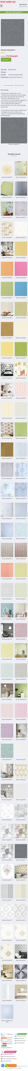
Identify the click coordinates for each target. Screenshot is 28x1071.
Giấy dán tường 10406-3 (21, 478)
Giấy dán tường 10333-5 (7, 197)
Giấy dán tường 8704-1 (7, 819)
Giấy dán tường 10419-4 (21, 599)
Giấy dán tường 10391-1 (7, 378)
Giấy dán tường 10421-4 (7, 659)
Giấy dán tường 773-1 (21, 759)
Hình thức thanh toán (20, 1040)
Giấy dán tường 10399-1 (21, 398)
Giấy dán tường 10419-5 (7, 619)
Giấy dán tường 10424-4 (21, 679)
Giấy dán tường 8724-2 (7, 980)
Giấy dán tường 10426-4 (21, 719)
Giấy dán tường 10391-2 (21, 378)
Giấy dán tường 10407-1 (7, 498)
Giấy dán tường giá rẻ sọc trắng (7, 1021)
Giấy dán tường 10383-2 (7, 277)
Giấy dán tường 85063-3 (7, 779)
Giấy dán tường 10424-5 (7, 699)
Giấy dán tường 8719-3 (7, 960)
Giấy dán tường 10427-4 (21, 739)
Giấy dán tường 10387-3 (7, 358)
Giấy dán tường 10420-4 (7, 639)
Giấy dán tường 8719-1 (7, 940)
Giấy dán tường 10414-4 (21, 558)
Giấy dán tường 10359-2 (21, 217)
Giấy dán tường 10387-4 (21, 358)
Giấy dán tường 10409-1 (21, 498)
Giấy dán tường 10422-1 (21, 659)
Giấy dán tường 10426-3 (7, 719)
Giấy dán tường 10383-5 (21, 297)
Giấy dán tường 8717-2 (21, 920)
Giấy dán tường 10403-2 (7, 438)
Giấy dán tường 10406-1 (21, 458)
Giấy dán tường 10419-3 (7, 599)
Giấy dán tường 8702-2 (21, 779)
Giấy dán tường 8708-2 (21, 839)
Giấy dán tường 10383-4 (7, 297)
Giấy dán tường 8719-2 (21, 940)
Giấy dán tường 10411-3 (21, 538)
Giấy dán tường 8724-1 (21, 960)
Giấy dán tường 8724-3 (21, 980)
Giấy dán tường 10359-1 (7, 217)
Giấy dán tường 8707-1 (21, 819)
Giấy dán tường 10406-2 (7, 478)
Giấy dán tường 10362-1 (7, 237)
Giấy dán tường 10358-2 (21, 197)
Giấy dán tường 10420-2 (21, 619)
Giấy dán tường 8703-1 (21, 799)
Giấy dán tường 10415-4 (7, 578)
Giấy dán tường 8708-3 (7, 860)
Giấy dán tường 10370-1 (21, 237)
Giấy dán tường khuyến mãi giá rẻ (9, 1058)
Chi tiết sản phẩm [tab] (8, 85)
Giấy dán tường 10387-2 (21, 338)
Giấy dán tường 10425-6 (21, 699)
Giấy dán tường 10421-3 (21, 639)
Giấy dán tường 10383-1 (21, 257)
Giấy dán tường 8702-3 (7, 799)
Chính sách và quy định (21, 1036)
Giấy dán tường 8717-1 (7, 920)
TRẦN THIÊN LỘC (8, 2)
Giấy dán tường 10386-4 (7, 338)
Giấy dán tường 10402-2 (21, 418)
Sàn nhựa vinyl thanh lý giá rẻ (8, 1056)
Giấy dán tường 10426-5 (7, 739)
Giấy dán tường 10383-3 (21, 277)
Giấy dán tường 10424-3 (7, 679)
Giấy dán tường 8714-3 (21, 880)
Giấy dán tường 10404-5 (7, 458)
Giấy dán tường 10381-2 (7, 257)
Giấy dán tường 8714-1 (7, 880)
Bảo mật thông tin (20, 1038)
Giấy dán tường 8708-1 (7, 839)
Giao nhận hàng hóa (20, 1042)
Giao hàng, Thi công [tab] (19, 85)
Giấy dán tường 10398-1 (7, 398)
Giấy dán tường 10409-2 (7, 518)
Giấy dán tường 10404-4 (21, 438)
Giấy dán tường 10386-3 (21, 317)
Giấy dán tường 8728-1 (7, 1000)
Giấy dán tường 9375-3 (21, 1000)
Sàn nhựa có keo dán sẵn (7, 1054)
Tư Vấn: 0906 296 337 (6, 1061)
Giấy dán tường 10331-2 (21, 177)
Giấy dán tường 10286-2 (7, 177)
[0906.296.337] (6, 1065)
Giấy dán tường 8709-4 (21, 860)
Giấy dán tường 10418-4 (21, 578)
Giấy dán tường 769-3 (7, 759)
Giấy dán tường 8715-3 (21, 900)
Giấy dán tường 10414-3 (7, 558)
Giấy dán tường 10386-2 (7, 317)
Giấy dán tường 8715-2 (7, 900)
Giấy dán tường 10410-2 (21, 518)
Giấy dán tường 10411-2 (7, 538)
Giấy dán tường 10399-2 (7, 418)
